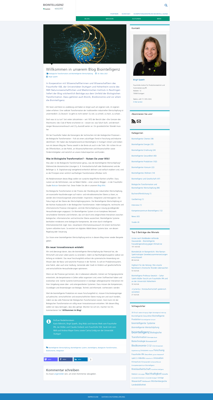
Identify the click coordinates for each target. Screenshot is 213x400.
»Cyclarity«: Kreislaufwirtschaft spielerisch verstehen (149, 290)
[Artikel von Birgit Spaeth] (149, 55)
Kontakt (126, 14)
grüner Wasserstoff (158, 354)
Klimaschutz (136, 362)
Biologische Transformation (107, 348)
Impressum (93, 397)
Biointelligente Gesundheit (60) (144, 156)
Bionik (155, 337)
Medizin (135, 374)
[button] (51, 359)
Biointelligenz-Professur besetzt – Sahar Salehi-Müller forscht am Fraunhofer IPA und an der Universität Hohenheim (150, 278)
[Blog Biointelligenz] (57, 6)
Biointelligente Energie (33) (142, 144)
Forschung (159, 350)
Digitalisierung (136, 350)
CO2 (149, 345)
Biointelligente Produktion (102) (144, 161)
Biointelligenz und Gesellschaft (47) (146, 179)
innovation (158, 358)
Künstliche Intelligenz (157, 369)
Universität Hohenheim (138, 378)
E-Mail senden (138, 102)
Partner (114, 14)
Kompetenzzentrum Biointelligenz (151, 14)
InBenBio (141, 358)
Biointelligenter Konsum (148, 319)
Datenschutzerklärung (113, 397)
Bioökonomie (50, 351)
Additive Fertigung (143, 312)
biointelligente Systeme (143, 323)
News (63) (136, 216)
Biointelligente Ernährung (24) (144, 150)
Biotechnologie (138, 341)
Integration (60, 351)
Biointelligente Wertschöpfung (59, 348)
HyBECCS (135, 358)
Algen (150, 312)
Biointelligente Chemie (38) (143, 139)
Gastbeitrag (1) (138, 199)
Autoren (136, 19)
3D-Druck (135, 312)
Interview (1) (137, 205)
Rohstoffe (165, 374)
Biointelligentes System (79, 348)
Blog (87, 19)
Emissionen (144, 350)
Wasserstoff (137, 381)
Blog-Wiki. (102, 185)
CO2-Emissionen (157, 346)
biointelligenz (92, 348)
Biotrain (55, 185)
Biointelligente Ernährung (159, 312)
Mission (109, 19)
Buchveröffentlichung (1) (141, 193)
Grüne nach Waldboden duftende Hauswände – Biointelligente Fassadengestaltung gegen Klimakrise (147, 241)
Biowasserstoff (151, 341)
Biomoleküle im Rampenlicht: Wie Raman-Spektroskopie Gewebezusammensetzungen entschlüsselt (150, 254)
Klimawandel (145, 362)
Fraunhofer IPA (138, 354)
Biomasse (150, 337)
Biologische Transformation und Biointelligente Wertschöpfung (71, 74)
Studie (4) (135, 222)
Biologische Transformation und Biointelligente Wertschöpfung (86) (146, 186)
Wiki (159, 19)
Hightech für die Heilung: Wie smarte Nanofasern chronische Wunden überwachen (150, 266)
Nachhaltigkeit (153, 373)
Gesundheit (148, 354)
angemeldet (59, 374)
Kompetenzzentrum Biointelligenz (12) (147, 211)
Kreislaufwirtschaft (141, 369)
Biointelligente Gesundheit (142, 316)
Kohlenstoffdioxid (155, 362)
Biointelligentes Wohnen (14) (143, 173)
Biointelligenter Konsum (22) (143, 167)
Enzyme (151, 350)
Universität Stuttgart (151, 378)
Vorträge (160, 378)
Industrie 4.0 (149, 358)
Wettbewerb (146, 381)
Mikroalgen (141, 374)
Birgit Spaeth (53, 77)
